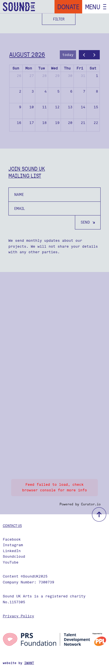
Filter (59, 19)
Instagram (13, 545)
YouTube (10, 562)
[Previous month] (84, 54)
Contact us (12, 525)
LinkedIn (12, 550)
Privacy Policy (18, 616)
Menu (92, 7)
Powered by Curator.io (80, 504)
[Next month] (94, 54)
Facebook (12, 539)
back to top (99, 514)
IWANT (29, 663)
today (68, 54)
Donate (68, 7)
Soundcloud (14, 556)
